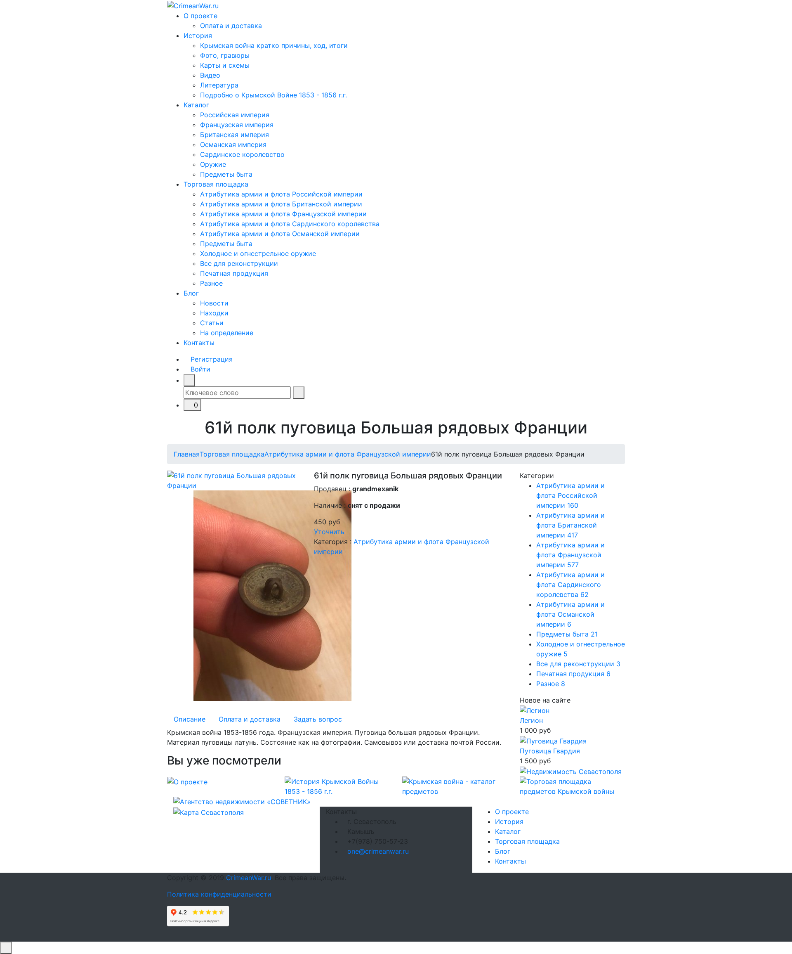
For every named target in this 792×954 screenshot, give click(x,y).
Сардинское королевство (242, 154)
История (198, 35)
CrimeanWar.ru (248, 878)
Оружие (213, 164)
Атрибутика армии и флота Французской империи (283, 214)
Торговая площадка (216, 184)
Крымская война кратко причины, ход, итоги (274, 45)
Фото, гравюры (225, 55)
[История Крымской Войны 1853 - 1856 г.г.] (337, 785)
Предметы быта (226, 174)
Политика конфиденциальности (219, 894)
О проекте (200, 16)
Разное (211, 283)
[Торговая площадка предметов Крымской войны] (572, 785)
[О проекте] (187, 781)
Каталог (196, 105)
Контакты (199, 343)
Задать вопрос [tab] (318, 719)
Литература (219, 85)
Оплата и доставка (231, 25)
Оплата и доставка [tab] (249, 719)
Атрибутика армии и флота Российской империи (281, 194)
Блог (191, 293)
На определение (226, 333)
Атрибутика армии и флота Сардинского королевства (290, 224)
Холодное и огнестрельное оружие (258, 253)
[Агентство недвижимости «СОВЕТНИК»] (242, 801)
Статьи (212, 323)
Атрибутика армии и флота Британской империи (281, 204)
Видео (210, 75)
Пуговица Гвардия (550, 751)
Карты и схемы (225, 65)
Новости (214, 303)
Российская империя (234, 115)
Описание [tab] (189, 719)
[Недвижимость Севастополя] (571, 771)
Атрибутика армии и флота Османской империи (280, 234)
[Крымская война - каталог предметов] (454, 785)
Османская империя (233, 144)
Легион (531, 720)
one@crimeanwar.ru (378, 851)
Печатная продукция (234, 273)
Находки (214, 313)
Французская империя (236, 125)
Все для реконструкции (239, 263)
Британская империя (234, 134)
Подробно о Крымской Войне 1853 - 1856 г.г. (273, 95)
